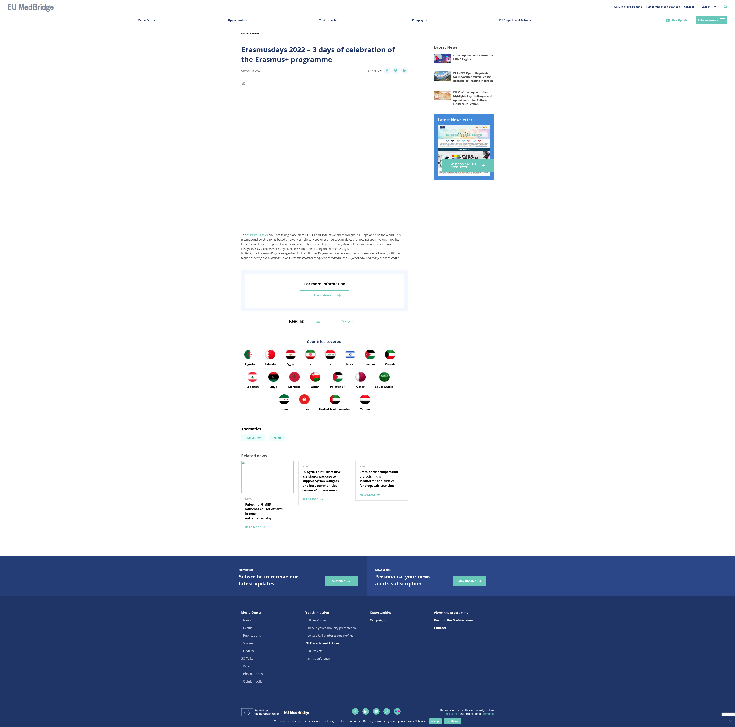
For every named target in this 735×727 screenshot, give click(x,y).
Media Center (146, 20)
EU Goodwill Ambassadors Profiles (330, 635)
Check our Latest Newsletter (463, 165)
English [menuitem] (706, 6)
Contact (689, 6)
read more (253, 527)
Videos (248, 666)
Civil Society (253, 437)
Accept (435, 721)
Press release (322, 295)
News (255, 33)
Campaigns (419, 20)
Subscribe (338, 581)
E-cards (248, 651)
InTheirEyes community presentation (331, 628)
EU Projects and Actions (515, 20)
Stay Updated (680, 20)
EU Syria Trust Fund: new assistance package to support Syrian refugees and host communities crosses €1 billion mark (321, 481)
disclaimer (452, 714)
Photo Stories (253, 674)
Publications (252, 635)
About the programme (628, 6)
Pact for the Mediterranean (663, 6)
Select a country (708, 20)
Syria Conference (318, 658)
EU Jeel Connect (317, 620)
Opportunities (237, 20)
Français (347, 321)
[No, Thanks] (730, 721)
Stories (248, 643)
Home (245, 33)
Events (248, 628)
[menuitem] (707, 6)
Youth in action (329, 20)
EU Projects (314, 651)
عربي (319, 321)
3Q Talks (247, 658)
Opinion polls (252, 681)
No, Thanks (453, 721)
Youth (277, 437)
